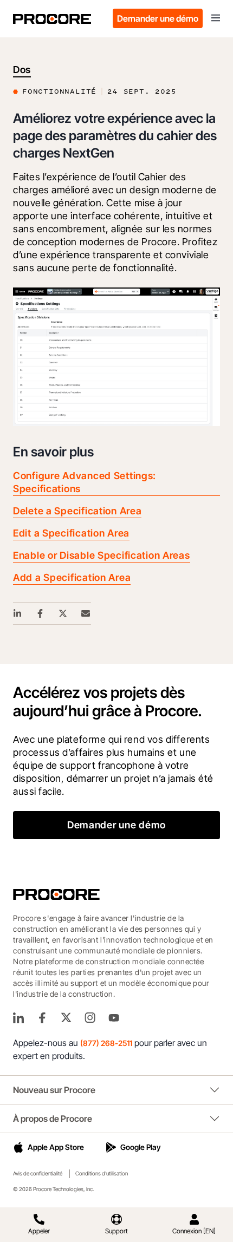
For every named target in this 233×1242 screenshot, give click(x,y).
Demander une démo (157, 18)
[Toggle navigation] (215, 18)
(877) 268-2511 (106, 1043)
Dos (22, 69)
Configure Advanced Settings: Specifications (84, 482)
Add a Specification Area (72, 577)
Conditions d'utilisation (101, 1173)
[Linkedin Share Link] (18, 613)
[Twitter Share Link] (63, 613)
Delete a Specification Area (77, 511)
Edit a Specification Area (71, 533)
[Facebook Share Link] (41, 613)
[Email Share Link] (86, 613)
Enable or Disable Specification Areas (101, 555)
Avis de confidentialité (37, 1173)
